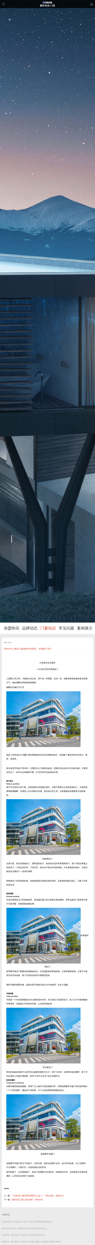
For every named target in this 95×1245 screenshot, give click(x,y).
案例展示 (84, 628)
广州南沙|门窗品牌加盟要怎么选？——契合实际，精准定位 (38, 1196)
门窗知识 (48, 628)
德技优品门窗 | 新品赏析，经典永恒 (27, 1200)
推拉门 (11, 772)
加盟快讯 (11, 628)
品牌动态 (29, 628)
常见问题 (66, 628)
